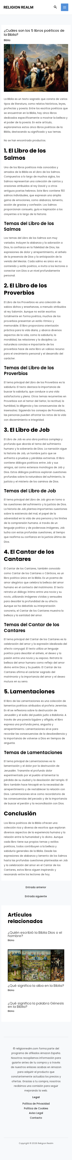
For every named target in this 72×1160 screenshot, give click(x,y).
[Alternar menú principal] (64, 7)
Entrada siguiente (36, 896)
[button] (55, 7)
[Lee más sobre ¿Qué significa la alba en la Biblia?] (36, 965)
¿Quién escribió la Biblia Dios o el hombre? (35, 934)
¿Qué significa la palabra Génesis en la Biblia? (36, 1005)
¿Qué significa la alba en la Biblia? (36, 985)
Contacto (36, 1118)
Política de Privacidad (36, 1103)
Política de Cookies (36, 1108)
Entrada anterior (36, 887)
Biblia (7, 40)
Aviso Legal (36, 1113)
